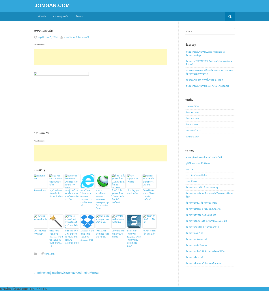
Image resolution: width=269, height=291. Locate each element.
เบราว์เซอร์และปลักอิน (196, 175)
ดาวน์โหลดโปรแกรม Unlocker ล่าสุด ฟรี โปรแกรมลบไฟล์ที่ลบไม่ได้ (56, 238)
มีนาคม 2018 (192, 124)
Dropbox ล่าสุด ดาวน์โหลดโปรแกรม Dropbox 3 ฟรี (87, 235)
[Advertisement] (100, 57)
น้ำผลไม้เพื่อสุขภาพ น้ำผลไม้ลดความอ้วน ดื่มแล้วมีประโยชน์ (118, 196)
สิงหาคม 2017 (192, 136)
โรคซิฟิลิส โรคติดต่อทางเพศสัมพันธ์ (118, 234)
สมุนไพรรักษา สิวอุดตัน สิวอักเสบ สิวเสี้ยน (56, 193)
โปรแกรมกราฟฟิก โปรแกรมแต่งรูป (202, 187)
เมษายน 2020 (192, 106)
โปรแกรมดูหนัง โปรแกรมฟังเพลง (201, 203)
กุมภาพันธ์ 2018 (193, 130)
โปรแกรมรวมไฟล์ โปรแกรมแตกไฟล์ (203, 209)
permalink (49, 253)
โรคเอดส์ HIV (40, 190)
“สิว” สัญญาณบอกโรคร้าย (133, 192)
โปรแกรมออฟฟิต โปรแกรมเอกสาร (202, 227)
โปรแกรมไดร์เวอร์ (194, 257)
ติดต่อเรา (80, 16)
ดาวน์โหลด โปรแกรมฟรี (76, 37)
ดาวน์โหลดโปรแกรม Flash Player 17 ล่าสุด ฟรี (207, 86)
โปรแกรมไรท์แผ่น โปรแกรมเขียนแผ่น (203, 263)
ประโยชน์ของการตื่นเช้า (40, 232)
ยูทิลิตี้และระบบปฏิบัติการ (198, 163)
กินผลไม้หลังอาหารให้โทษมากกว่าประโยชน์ (148, 195)
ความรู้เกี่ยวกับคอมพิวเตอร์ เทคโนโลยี (204, 157)
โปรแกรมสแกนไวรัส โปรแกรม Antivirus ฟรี (206, 221)
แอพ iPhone (191, 181)
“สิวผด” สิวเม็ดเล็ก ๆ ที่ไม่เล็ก (149, 232)
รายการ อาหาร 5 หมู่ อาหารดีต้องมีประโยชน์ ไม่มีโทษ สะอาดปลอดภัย (72, 237)
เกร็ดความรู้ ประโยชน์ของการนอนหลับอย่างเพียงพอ (66, 272)
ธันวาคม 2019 (192, 112)
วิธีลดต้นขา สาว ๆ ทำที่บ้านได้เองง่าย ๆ (204, 80)
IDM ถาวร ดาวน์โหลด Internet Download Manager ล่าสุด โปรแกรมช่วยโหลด (102, 199)
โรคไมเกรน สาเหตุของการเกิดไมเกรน (102, 234)
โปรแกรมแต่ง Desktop (196, 245)
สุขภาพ (189, 169)
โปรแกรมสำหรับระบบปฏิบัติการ (201, 215)
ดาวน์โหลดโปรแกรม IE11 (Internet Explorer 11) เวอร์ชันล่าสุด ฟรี (87, 198)
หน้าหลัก (42, 16)
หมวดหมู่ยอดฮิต (60, 16)
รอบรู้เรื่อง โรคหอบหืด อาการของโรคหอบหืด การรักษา (72, 195)
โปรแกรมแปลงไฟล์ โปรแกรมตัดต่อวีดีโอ (205, 251)
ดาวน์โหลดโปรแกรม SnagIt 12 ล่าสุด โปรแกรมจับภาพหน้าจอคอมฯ (134, 238)
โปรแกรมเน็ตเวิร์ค (194, 233)
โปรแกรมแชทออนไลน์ (196, 239)
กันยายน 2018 (192, 118)
